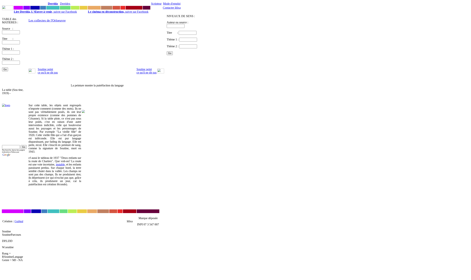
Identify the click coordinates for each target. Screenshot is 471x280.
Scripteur (156, 3)
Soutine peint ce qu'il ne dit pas (48, 71)
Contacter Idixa (172, 7)
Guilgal (19, 221)
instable (60, 164)
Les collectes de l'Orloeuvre (47, 20)
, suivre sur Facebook (45, 11)
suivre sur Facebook (118, 11)
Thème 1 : (8, 48)
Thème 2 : (8, 58)
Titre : (173, 32)
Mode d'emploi (171, 3)
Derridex (65, 3)
